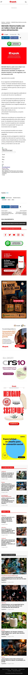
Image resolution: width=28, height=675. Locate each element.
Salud (9, 199)
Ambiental (3, 471)
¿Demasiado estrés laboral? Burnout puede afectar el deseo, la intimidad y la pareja (13, 660)
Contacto (9, 670)
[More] (20, 37)
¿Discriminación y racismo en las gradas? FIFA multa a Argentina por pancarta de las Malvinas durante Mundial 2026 (8, 487)
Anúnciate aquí (22, 669)
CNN (7, 193)
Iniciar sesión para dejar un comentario (14, 223)
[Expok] (2, 34)
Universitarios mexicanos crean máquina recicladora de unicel (21, 213)
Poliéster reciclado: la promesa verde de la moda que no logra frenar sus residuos (7, 475)
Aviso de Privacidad (16, 670)
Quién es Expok (14, 669)
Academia (8, 22)
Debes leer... (4, 515)
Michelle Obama (16, 197)
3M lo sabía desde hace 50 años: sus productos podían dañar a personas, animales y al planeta (8, 542)
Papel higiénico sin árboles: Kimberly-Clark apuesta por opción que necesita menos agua (12, 633)
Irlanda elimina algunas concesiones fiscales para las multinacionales (7, 213)
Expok (6, 34)
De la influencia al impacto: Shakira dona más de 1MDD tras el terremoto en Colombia (8, 531)
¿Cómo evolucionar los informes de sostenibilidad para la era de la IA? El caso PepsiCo (8, 500)
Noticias (3, 22)
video (13, 199)
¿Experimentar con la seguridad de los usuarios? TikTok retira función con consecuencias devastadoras (12, 606)
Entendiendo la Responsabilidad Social (6, 496)
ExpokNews (3, 582)
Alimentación (9, 197)
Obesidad (4, 199)
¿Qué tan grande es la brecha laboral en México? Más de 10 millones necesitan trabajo (7, 519)
